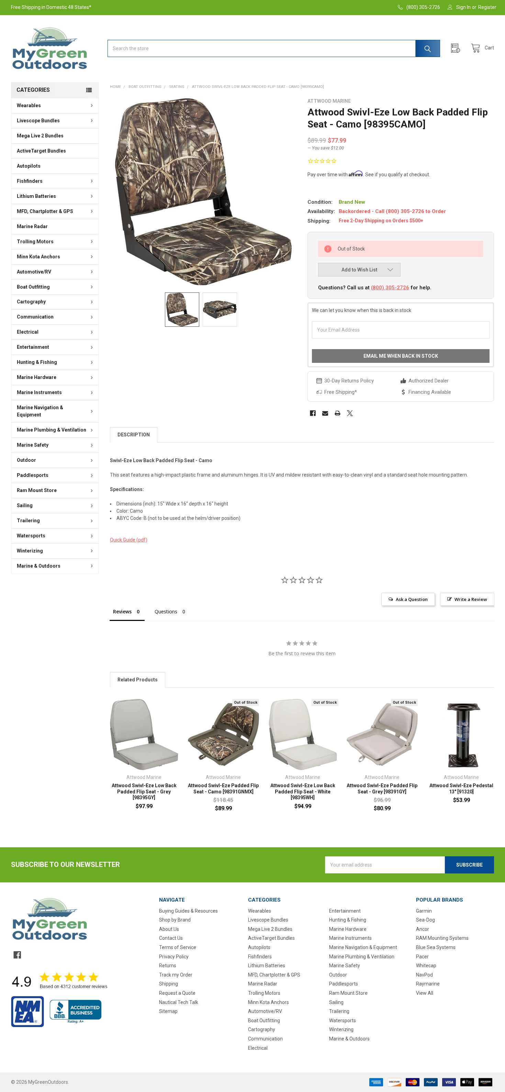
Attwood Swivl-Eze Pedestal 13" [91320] (461, 788)
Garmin (424, 911)
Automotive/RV (34, 272)
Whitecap (426, 965)
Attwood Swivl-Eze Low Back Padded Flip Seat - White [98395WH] (302, 791)
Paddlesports (32, 475)
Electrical (27, 332)
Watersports (31, 535)
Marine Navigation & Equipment (40, 411)
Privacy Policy (174, 956)
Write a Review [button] (470, 599)
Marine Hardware (36, 377)
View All (424, 993)
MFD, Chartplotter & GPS (45, 211)
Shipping (168, 984)
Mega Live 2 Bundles (40, 135)
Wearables (29, 105)
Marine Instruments (39, 392)
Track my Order (175, 975)
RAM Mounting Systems (442, 938)
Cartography (31, 301)
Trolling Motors (35, 241)
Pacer (422, 956)
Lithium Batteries (36, 196)
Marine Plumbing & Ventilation (51, 430)
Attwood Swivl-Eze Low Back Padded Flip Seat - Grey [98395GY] (144, 791)
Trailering (28, 520)
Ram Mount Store (37, 490)
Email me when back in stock (400, 356)
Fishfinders (30, 181)
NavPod (424, 975)
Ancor (422, 929)
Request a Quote (177, 993)
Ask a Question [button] (412, 599)
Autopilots (29, 166)
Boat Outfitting (33, 287)
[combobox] (274, 48)
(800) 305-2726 (390, 288)
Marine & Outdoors (38, 566)
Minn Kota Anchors (38, 256)
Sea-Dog (425, 920)
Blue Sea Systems (436, 947)
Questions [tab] (166, 611)
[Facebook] (312, 413)
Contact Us (171, 938)
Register (487, 7)
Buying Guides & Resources (188, 911)
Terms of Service (177, 947)
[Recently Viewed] (457, 48)
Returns (167, 965)
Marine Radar (32, 226)
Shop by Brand (175, 920)
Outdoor (26, 460)
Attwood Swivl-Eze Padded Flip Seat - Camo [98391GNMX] (223, 788)
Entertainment (33, 347)
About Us (169, 929)
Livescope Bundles (38, 120)
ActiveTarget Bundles (41, 151)
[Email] (325, 413)
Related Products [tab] (137, 679)
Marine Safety (32, 445)
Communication (35, 317)
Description (133, 434)
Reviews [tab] (122, 611)
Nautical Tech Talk (178, 1002)
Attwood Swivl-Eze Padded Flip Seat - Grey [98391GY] (382, 788)
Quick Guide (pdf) (128, 540)
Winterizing (30, 551)
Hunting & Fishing (37, 362)
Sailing (25, 505)
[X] (350, 413)
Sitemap (168, 1011)
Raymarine (428, 984)
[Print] (337, 413)
